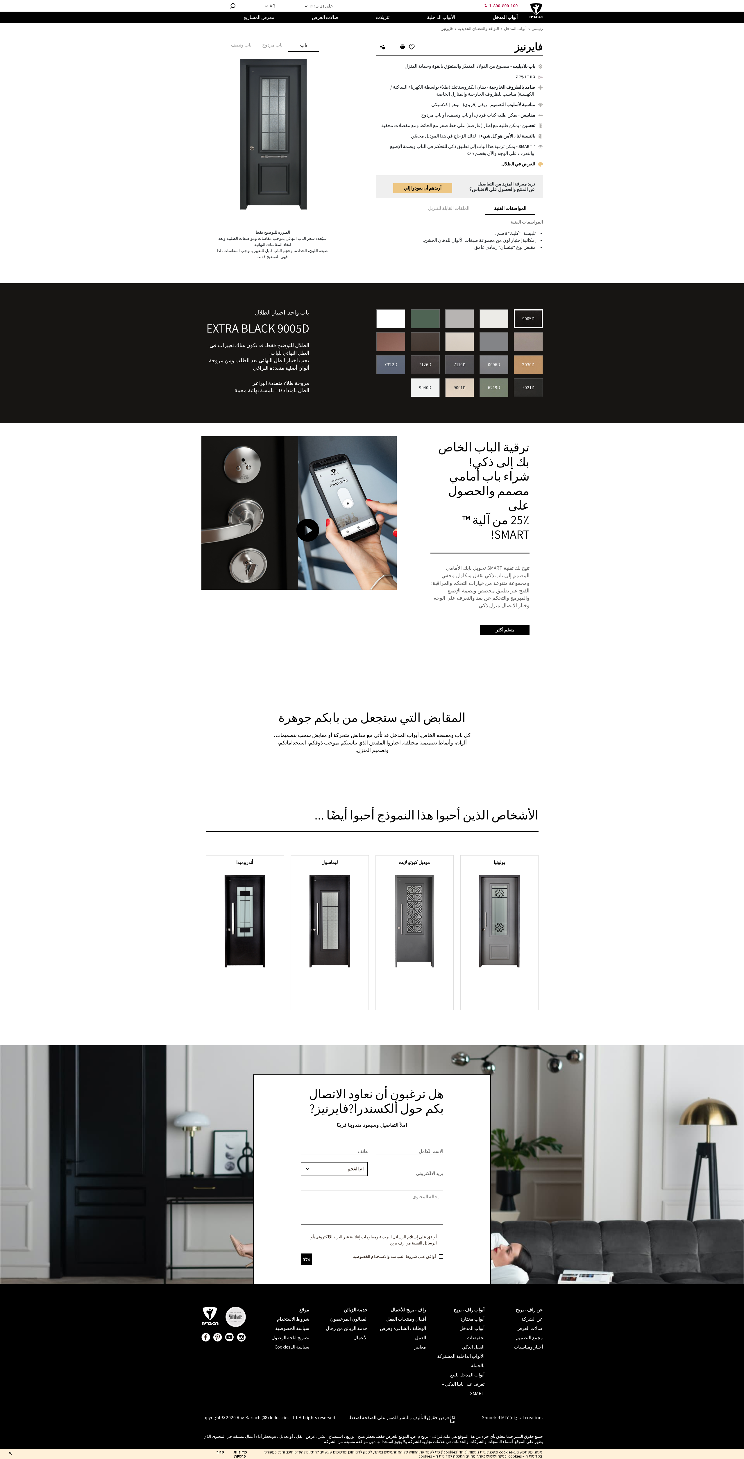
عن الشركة (532, 1319)
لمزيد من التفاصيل (499, 979)
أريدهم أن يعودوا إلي (422, 188)
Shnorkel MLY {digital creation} (512, 1418)
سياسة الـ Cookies (292, 1347)
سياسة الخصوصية (292, 1328)
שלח (306, 1259)
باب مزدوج (272, 45)
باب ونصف (241, 45)
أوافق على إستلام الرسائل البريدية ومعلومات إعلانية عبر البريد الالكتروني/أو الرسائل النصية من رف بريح (374, 1240)
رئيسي (537, 28)
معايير (420, 1347)
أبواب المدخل (515, 28)
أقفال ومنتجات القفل (406, 1319)
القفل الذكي (473, 1347)
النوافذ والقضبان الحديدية (478, 28)
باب (303, 45)
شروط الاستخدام (293, 1319)
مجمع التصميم (529, 1338)
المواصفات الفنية (510, 208)
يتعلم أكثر (505, 630)
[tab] (510, 208)
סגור (220, 1452)
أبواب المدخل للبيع (467, 1375)
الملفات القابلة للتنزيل (448, 208)
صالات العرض (529, 1328)
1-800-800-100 (503, 6)
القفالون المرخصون (349, 1319)
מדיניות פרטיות (240, 1454)
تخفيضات (475, 1338)
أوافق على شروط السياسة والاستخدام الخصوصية (394, 1256)
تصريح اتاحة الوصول (290, 1338)
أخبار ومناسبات (528, 1347)
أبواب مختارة (472, 1319)
